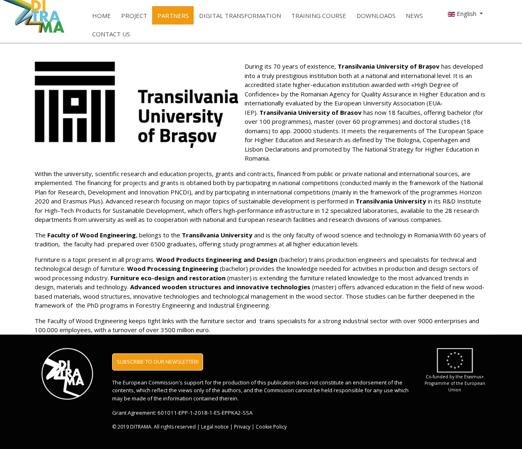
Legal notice (215, 426)
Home (101, 15)
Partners (173, 15)
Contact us (111, 34)
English (466, 13)
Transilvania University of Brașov (389, 66)
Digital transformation (240, 15)
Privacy (242, 426)
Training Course (318, 15)
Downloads (376, 15)
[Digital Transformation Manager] (10, 16)
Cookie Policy (271, 426)
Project (134, 15)
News (414, 15)
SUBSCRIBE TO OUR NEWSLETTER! (158, 361)
